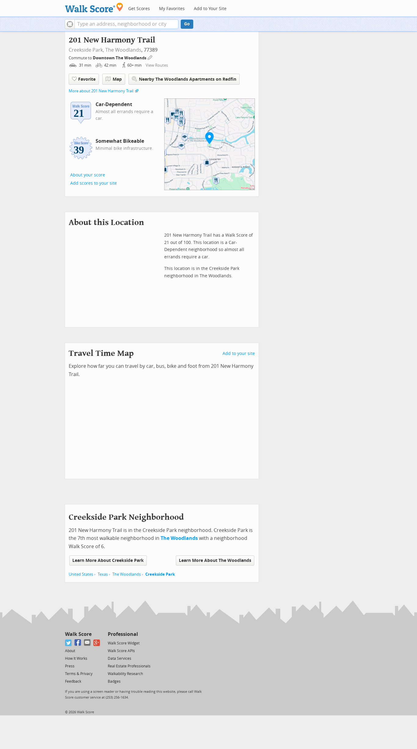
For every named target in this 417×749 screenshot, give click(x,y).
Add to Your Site (210, 8)
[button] (70, 24)
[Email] (87, 642)
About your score (87, 175)
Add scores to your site (93, 183)
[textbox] (126, 24)
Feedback (73, 681)
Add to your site (239, 353)
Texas (103, 574)
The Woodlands (123, 50)
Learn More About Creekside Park (108, 560)
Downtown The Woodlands (120, 58)
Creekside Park (160, 574)
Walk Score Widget (124, 643)
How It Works (76, 658)
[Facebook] (78, 642)
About (70, 651)
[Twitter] (68, 642)
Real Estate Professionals (129, 666)
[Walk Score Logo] (94, 7)
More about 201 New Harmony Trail (101, 91)
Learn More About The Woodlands (215, 560)
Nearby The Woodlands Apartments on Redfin (187, 79)
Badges (114, 681)
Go (187, 24)
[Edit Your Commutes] (150, 57)
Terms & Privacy (78, 674)
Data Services (119, 658)
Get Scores (139, 8)
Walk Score (78, 634)
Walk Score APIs (121, 651)
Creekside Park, (86, 50)
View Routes (157, 65)
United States (81, 574)
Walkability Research (125, 674)
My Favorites (172, 8)
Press (69, 666)
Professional (123, 634)
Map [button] (117, 79)
